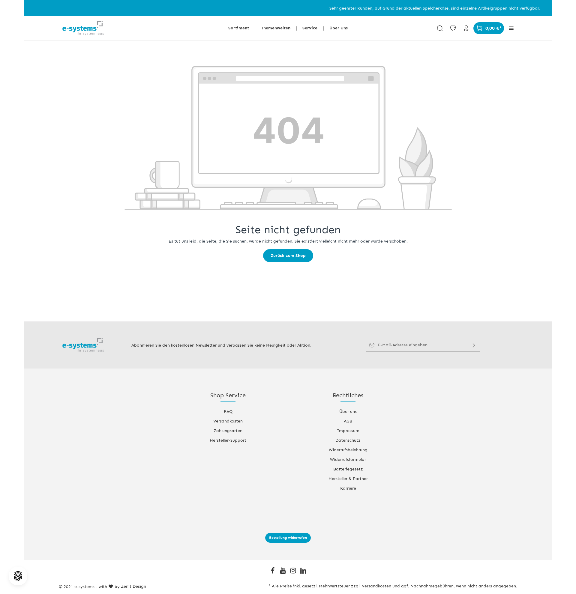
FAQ (228, 411)
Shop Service (228, 395)
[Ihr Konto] (466, 28)
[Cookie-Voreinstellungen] (18, 576)
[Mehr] (511, 28)
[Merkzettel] (453, 28)
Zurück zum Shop (288, 255)
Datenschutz (348, 440)
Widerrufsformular (348, 459)
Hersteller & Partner (348, 478)
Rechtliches (348, 395)
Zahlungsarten (228, 430)
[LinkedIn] (303, 572)
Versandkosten (228, 421)
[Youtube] (283, 572)
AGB (348, 421)
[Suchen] (440, 28)
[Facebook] (273, 572)
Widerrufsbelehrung (348, 449)
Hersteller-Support (228, 440)
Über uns (348, 411)
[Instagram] (294, 572)
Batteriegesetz (348, 469)
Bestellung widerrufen (288, 537)
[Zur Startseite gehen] (83, 28)
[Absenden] (474, 345)
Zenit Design (133, 586)
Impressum (348, 430)
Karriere (348, 488)
